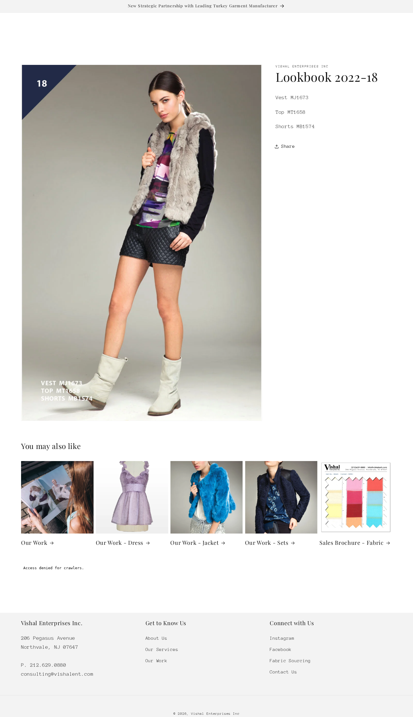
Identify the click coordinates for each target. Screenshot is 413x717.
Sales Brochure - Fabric (351, 542)
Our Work (34, 542)
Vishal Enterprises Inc (215, 714)
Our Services (162, 649)
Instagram (282, 638)
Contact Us (283, 671)
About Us (156, 638)
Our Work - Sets (267, 542)
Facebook (281, 649)
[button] (118, 42)
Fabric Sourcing (290, 660)
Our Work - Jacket (194, 542)
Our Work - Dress (120, 542)
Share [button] (288, 146)
